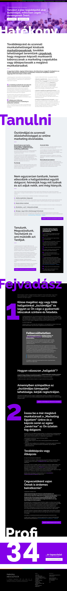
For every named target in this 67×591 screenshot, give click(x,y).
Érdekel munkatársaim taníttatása (51, 522)
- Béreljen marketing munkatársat (38, 581)
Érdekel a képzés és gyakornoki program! (52, 218)
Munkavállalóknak (23, 19)
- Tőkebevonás (37, 582)
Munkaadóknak (11, 19)
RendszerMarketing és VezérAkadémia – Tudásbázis (36, 215)
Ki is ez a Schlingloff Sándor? (54, 559)
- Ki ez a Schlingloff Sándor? (40, 577)
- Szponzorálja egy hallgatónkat (38, 586)
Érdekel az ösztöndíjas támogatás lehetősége (49, 401)
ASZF (50, 581)
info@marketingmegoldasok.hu (54, 575)
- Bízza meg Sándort (38, 576)
